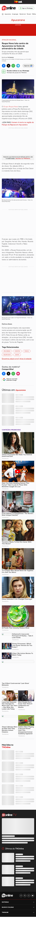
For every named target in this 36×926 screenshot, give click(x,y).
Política (34, 14)
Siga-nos (26, 65)
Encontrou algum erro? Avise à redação (16, 359)
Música (27, 351)
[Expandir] (33, 912)
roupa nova (7, 354)
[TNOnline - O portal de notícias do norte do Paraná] (9, 8)
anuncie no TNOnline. (23, 158)
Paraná (29, 14)
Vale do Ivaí (22, 14)
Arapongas (15, 14)
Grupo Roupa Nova (11, 106)
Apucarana (8, 14)
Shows (17, 354)
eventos (17, 351)
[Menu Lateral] (3, 14)
